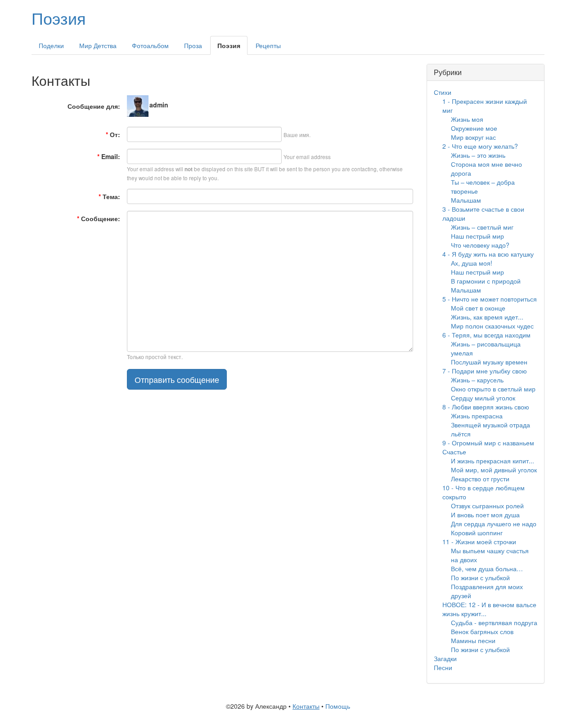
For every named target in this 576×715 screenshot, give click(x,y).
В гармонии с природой (486, 280)
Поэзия (59, 17)
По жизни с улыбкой (480, 577)
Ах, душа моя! (471, 262)
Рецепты (268, 45)
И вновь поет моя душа (485, 514)
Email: (108, 156)
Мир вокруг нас (473, 137)
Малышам (466, 199)
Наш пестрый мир (477, 235)
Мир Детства (98, 45)
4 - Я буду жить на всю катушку (488, 253)
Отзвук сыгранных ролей (487, 505)
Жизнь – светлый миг (482, 226)
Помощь (337, 706)
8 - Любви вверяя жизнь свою (485, 406)
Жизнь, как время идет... (487, 316)
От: (113, 134)
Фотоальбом (150, 45)
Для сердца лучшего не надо (493, 523)
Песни (443, 667)
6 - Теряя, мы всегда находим (486, 334)
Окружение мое (474, 128)
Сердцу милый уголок (483, 397)
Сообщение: (98, 218)
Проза (193, 45)
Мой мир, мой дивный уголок (494, 469)
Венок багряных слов (482, 631)
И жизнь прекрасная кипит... (492, 460)
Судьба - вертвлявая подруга (494, 622)
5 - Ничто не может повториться (489, 298)
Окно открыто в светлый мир (493, 388)
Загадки (445, 658)
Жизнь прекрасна (477, 415)
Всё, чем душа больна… (487, 568)
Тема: (109, 196)
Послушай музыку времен (489, 361)
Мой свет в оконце (478, 307)
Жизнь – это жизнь (478, 155)
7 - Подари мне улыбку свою (484, 370)
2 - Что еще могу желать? (480, 146)
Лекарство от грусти (480, 478)
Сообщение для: (94, 106)
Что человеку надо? (480, 244)
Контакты (306, 706)
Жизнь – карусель (477, 379)
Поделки (51, 45)
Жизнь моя (467, 119)
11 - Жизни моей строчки (479, 541)
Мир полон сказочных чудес (492, 325)
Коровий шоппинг (477, 532)
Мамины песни (473, 640)
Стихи (442, 92)
